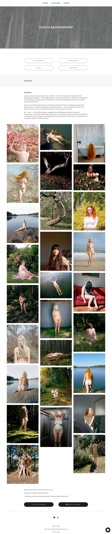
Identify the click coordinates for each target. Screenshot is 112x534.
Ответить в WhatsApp (39, 504)
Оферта (46, 529)
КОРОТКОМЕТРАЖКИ (38, 60)
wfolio (58, 531)
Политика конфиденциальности (59, 529)
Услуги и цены (55, 3)
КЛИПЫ (39, 67)
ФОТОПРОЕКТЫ (73, 67)
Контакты (66, 3)
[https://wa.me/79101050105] (58, 517)
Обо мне (45, 3)
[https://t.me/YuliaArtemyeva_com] (54, 517)
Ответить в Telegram (74, 504)
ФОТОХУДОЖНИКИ (73, 60)
